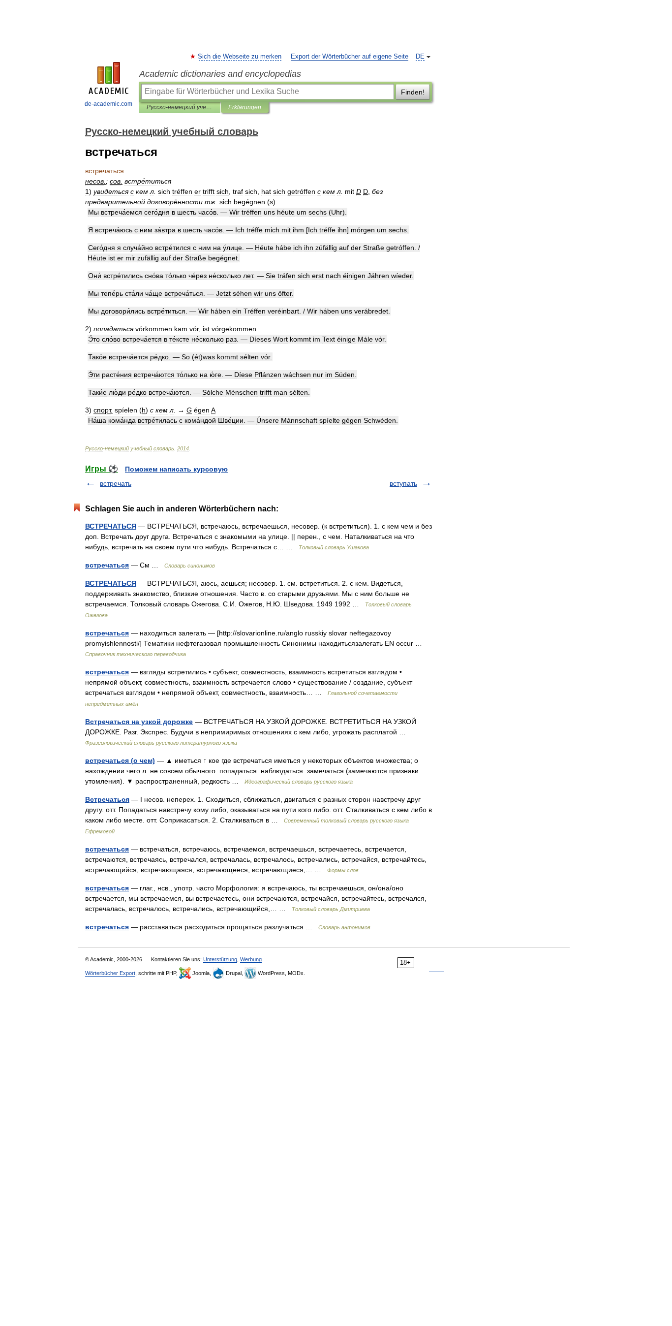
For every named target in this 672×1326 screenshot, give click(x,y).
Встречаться (107, 799)
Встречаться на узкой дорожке (139, 722)
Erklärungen (244, 107)
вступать (403, 483)
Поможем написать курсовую (176, 469)
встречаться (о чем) (120, 760)
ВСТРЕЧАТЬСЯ (110, 526)
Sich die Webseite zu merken (240, 56)
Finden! (413, 92)
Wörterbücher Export (110, 973)
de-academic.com (108, 103)
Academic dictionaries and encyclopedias (220, 74)
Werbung (251, 959)
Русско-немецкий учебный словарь (180, 107)
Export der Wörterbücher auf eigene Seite (349, 56)
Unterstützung (220, 959)
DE (420, 56)
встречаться (107, 565)
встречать (115, 483)
